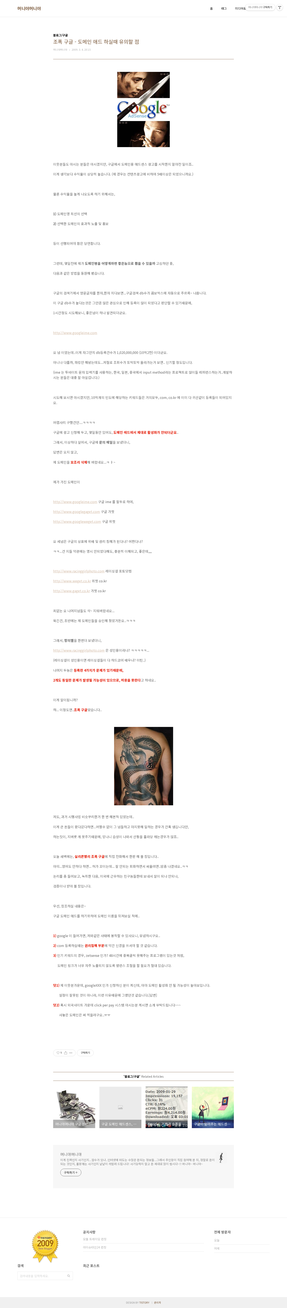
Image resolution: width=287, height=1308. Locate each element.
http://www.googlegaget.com (76, 511)
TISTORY (144, 1302)
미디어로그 (242, 8)
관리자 (157, 1302)
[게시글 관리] (71, 1053)
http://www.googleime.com (75, 332)
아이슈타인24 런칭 (94, 1247)
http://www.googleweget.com (77, 521)
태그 (224, 8)
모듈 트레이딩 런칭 (95, 1239)
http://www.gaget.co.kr (71, 590)
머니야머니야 (29, 8)
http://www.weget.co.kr (72, 580)
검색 (69, 1276)
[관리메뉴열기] (279, 7)
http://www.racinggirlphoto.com (79, 571)
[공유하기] (65, 1053)
